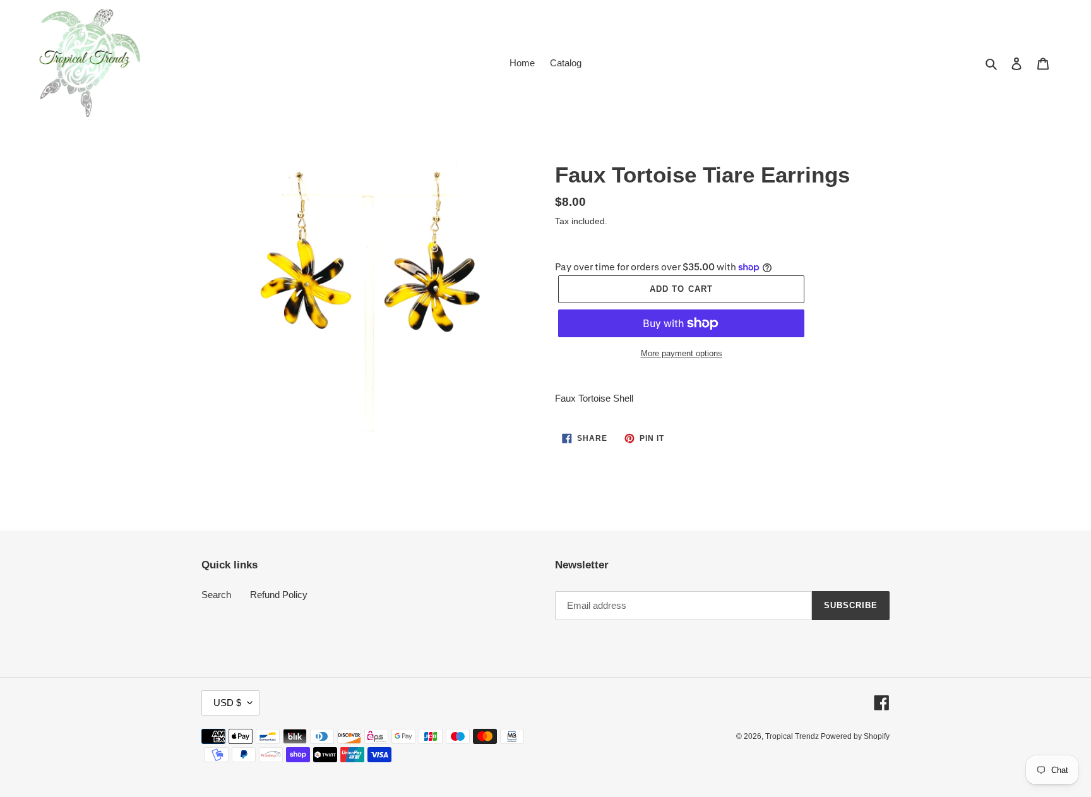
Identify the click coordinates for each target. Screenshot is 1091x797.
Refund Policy (278, 594)
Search (216, 594)
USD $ (227, 702)
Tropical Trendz (793, 736)
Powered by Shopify (855, 736)
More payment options (681, 353)
